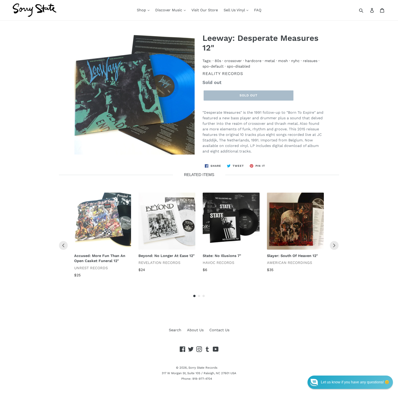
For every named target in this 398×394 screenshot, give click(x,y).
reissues (310, 61)
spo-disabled (238, 66)
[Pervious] (63, 245)
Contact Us (219, 330)
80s (218, 61)
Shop (142, 10)
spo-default (213, 66)
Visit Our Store (204, 10)
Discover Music (169, 10)
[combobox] (366, 10)
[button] (350, 382)
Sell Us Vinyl (235, 10)
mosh (283, 61)
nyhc (295, 61)
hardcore (253, 61)
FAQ (257, 10)
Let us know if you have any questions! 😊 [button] (355, 382)
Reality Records (222, 73)
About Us (195, 330)
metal (270, 61)
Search (175, 330)
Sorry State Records (202, 367)
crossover (233, 61)
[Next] (334, 245)
